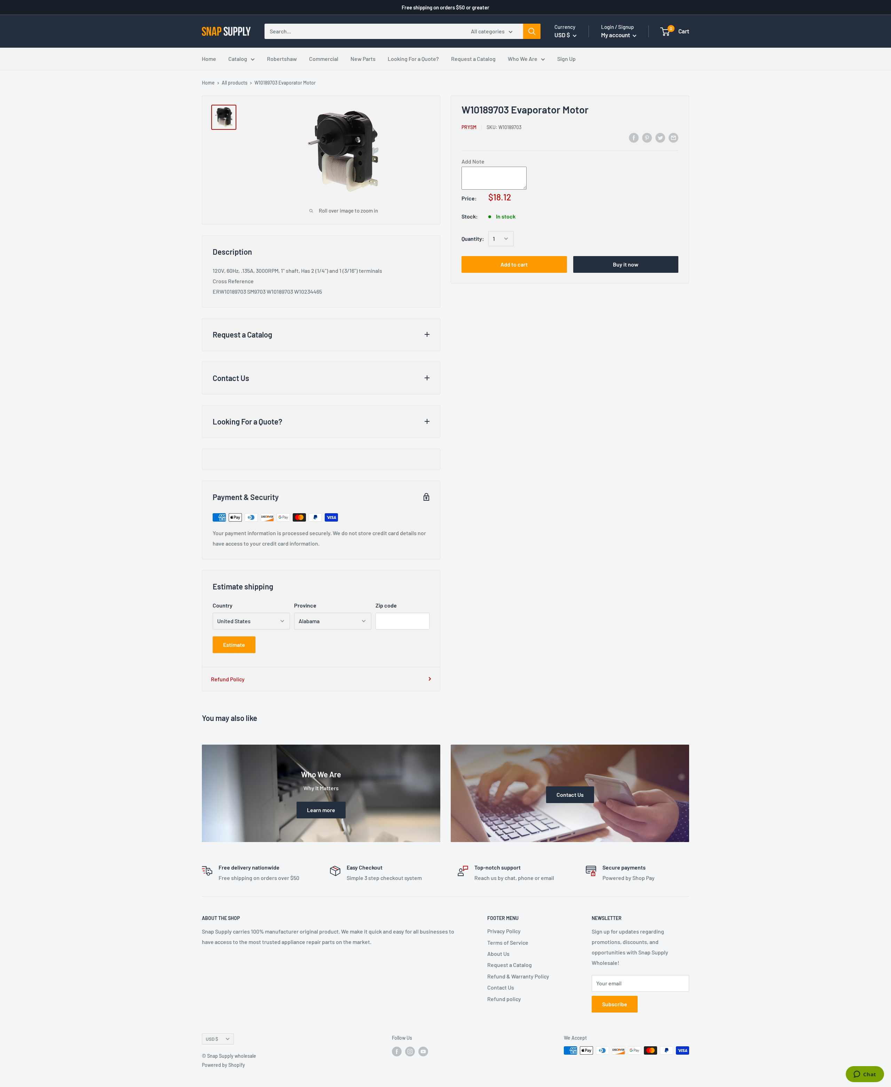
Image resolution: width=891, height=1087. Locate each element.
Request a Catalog (473, 58)
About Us (498, 953)
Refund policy (504, 998)
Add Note (473, 161)
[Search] (532, 31)
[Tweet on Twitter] (660, 137)
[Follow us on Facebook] (397, 1051)
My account (616, 34)
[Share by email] (673, 137)
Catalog (237, 58)
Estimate (234, 644)
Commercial (323, 58)
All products (234, 83)
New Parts (363, 58)
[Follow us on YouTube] (423, 1051)
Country (222, 605)
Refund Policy (228, 679)
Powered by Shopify (223, 1065)
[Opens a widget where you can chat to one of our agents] (864, 1075)
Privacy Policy (504, 931)
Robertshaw (282, 58)
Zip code (386, 605)
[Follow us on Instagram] (410, 1051)
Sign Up (566, 58)
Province (305, 605)
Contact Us (500, 987)
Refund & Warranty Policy (518, 976)
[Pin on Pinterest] (647, 137)
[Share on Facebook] (634, 137)
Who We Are (522, 58)
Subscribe (614, 1004)
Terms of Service (507, 942)
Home (209, 58)
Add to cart (514, 264)
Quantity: (473, 238)
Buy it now (625, 264)
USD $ (212, 1039)
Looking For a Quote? (413, 58)
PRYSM (469, 127)
